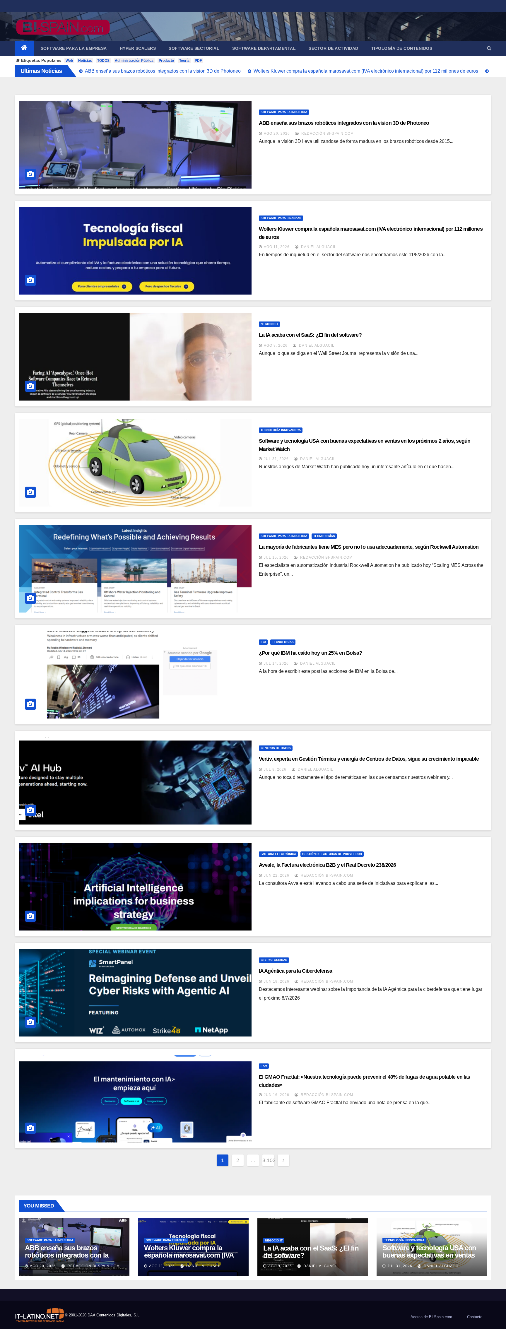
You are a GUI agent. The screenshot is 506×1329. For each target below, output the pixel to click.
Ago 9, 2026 (276, 345)
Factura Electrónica (278, 854)
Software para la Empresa (74, 48)
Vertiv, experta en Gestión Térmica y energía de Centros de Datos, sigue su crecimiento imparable (369, 759)
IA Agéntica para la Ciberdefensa (295, 971)
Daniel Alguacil (318, 247)
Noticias (85, 61)
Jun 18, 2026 (276, 981)
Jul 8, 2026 (275, 769)
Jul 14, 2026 (276, 663)
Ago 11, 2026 (277, 247)
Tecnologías (324, 536)
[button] (489, 48)
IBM (263, 642)
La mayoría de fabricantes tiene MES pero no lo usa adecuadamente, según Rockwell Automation (368, 547)
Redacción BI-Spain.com (327, 133)
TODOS (103, 61)
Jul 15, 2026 (276, 557)
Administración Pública (134, 61)
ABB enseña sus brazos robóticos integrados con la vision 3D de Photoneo (344, 123)
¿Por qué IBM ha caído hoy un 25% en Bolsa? (310, 653)
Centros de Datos (276, 748)
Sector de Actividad (333, 48)
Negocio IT (269, 324)
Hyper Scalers (138, 48)
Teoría (184, 61)
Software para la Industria (284, 112)
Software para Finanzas (281, 218)
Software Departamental (264, 48)
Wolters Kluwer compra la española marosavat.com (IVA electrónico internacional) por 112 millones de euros (188, 1259)
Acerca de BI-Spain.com (431, 1317)
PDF (198, 61)
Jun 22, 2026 (276, 875)
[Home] (24, 48)
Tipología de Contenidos (402, 48)
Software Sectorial (194, 48)
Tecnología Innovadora (281, 430)
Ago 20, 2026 (277, 133)
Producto (166, 61)
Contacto (474, 1317)
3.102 (268, 1160)
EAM (264, 1066)
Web (69, 61)
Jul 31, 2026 (276, 459)
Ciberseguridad (274, 960)
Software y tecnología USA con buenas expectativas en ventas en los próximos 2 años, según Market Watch (429, 1259)
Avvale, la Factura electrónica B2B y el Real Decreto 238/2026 (327, 865)
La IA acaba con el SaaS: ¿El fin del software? (310, 335)
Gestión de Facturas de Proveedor (332, 854)
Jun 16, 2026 (276, 1095)
